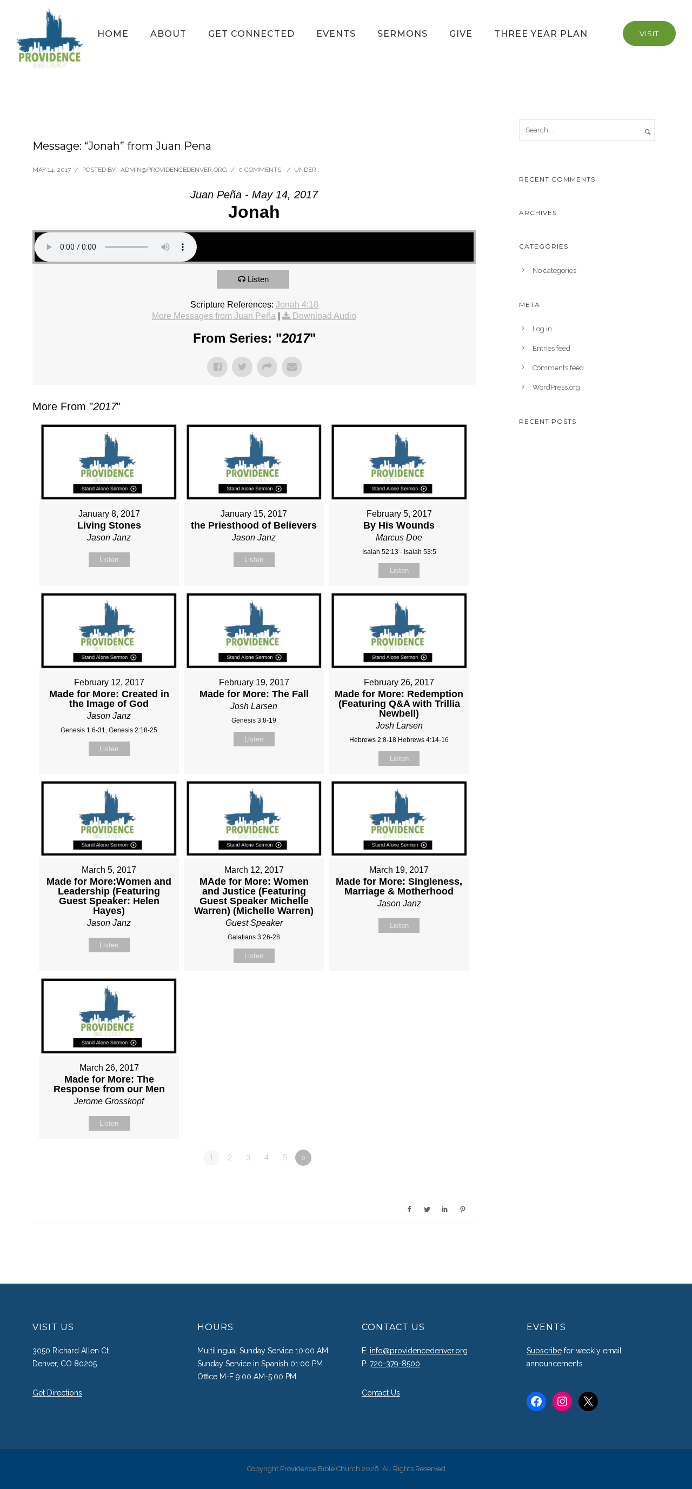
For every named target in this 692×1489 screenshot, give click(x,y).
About (168, 34)
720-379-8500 (395, 1363)
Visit (649, 33)
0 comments (259, 169)
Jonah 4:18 (297, 304)
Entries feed (551, 348)
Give (461, 34)
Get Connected (251, 34)
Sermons (402, 34)
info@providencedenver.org (419, 1350)
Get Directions (57, 1392)
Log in (542, 329)
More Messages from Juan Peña (214, 315)
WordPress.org (556, 387)
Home (113, 34)
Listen (258, 279)
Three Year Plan (541, 34)
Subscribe (544, 1350)
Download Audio (324, 315)
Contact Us (381, 1392)
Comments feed (558, 368)
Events (336, 34)
